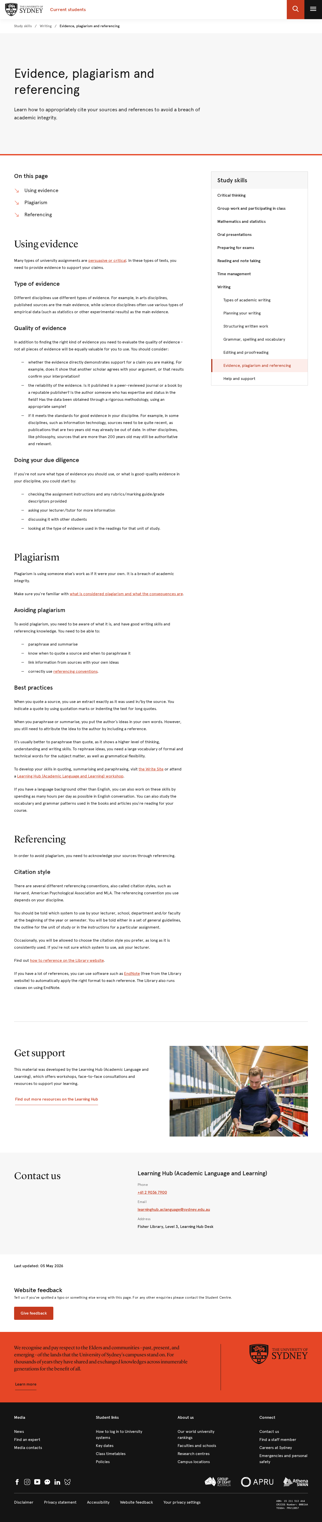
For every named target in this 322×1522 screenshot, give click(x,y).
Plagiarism (35, 202)
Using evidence (41, 190)
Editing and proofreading (245, 352)
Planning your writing (242, 313)
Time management (234, 273)
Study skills (232, 180)
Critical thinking (231, 195)
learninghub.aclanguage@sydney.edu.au (174, 1209)
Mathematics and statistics (241, 221)
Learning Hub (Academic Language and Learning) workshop (70, 776)
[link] (23, 26)
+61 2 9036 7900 (152, 1192)
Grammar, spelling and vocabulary (254, 339)
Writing (223, 287)
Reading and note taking (238, 260)
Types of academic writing (246, 300)
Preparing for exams (235, 247)
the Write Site (151, 769)
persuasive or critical (107, 260)
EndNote (132, 973)
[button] (295, 9)
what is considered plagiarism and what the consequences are (126, 593)
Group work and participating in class (251, 208)
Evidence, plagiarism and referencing (257, 365)
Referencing (38, 214)
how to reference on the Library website (67, 960)
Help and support (239, 378)
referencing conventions (75, 671)
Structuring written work (245, 326)
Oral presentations (234, 234)
